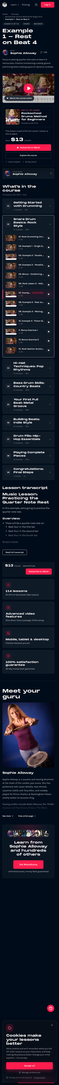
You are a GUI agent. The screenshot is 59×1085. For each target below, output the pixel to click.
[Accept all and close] (52, 1025)
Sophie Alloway (23, 53)
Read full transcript (15, 552)
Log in (47, 4)
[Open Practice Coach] (50, 1008)
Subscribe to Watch (30, 147)
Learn (14, 4)
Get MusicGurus (28, 864)
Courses (15, 14)
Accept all (29, 1065)
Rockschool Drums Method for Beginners (23, 17)
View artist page (25, 816)
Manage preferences (31, 1072)
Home (5, 14)
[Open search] (36, 4)
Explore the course (28, 155)
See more (6, 816)
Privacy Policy (39, 1077)
